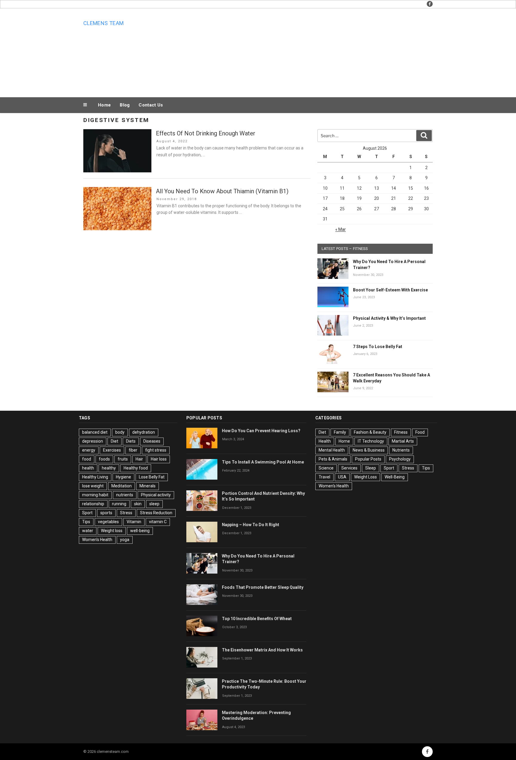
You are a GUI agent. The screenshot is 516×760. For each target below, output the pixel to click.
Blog (125, 105)
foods (104, 459)
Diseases (151, 441)
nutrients (124, 494)
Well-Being (395, 477)
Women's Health (97, 539)
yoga (124, 539)
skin (138, 503)
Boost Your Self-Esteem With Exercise (390, 290)
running (119, 503)
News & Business (369, 450)
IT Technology (371, 441)
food (86, 459)
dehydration (143, 432)
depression (92, 441)
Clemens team (103, 23)
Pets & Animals (333, 459)
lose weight (93, 486)
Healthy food (136, 468)
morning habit (95, 494)
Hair (139, 459)
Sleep (370, 468)
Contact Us (151, 105)
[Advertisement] (318, 51)
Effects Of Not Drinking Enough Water (205, 133)
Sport (87, 512)
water (87, 530)
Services (349, 468)
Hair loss (159, 459)
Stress (126, 512)
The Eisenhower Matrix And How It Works (262, 650)
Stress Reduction (156, 512)
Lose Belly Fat (152, 477)
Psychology (400, 459)
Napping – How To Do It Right (250, 524)
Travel (324, 477)
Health (325, 441)
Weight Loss (365, 477)
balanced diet (95, 432)
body (120, 432)
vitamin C (158, 521)
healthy (109, 468)
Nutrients (401, 450)
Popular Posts (368, 459)
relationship (93, 503)
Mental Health (332, 450)
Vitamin (134, 521)
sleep (154, 503)
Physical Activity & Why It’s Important (389, 318)
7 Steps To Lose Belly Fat (377, 346)
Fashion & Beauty (370, 432)
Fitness (401, 432)
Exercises (112, 450)
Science (326, 468)
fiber (133, 450)
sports (106, 512)
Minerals (147, 486)
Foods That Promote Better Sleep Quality (262, 587)
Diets (131, 441)
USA (342, 477)
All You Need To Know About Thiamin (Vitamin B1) (222, 191)
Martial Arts (403, 441)
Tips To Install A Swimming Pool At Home (263, 462)
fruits (123, 459)
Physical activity (156, 494)
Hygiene (123, 477)
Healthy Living (95, 477)
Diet (114, 441)
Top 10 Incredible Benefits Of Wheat (257, 618)
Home (104, 105)
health (88, 468)
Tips (86, 521)
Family (340, 432)
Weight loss (111, 530)
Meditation (121, 486)
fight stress (155, 450)
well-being (140, 530)
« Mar (340, 229)
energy (88, 450)
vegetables (108, 521)
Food (420, 432)
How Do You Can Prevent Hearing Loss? (261, 430)
